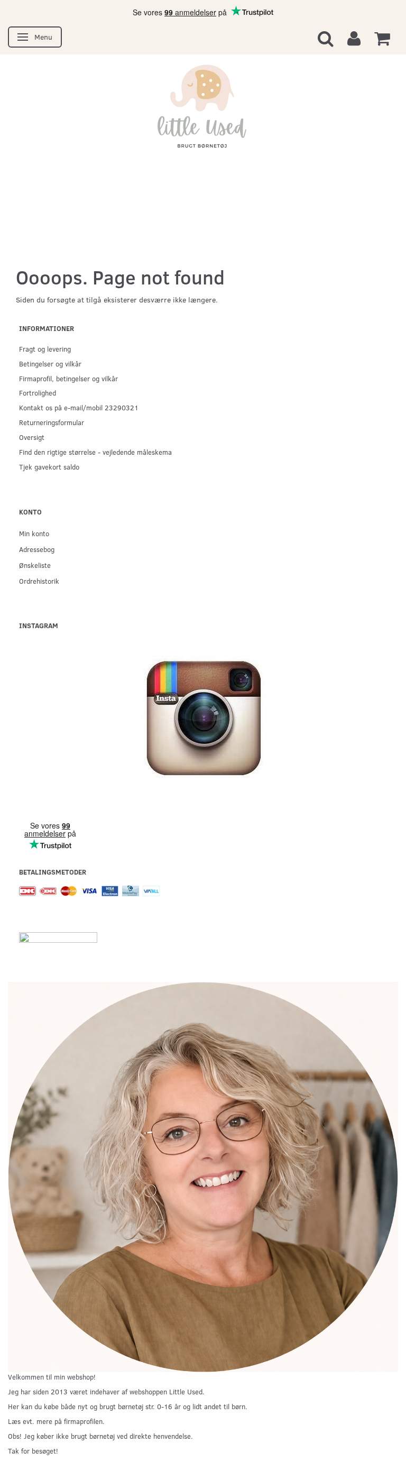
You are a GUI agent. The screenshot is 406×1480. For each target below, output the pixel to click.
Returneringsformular (51, 422)
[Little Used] (203, 111)
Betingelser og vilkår (50, 363)
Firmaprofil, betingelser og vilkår (68, 378)
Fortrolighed (37, 392)
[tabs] (326, 37)
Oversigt (31, 437)
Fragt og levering (45, 348)
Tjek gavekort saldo (49, 466)
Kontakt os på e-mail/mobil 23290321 (79, 407)
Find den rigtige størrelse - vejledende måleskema (95, 451)
